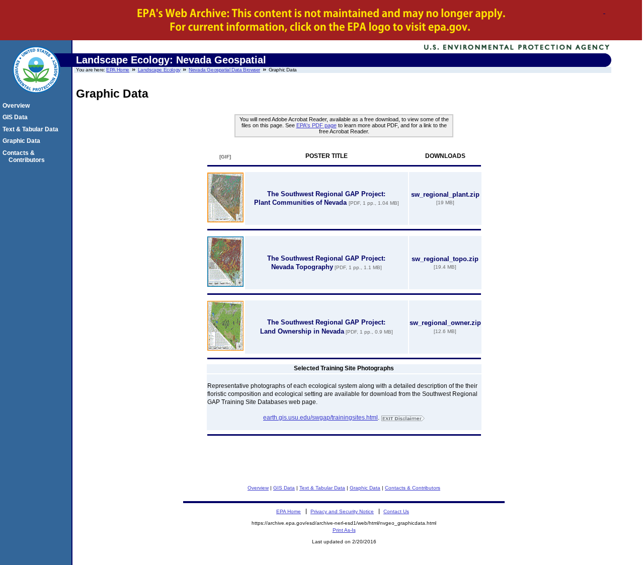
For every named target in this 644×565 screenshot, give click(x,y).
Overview (258, 488)
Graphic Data (365, 488)
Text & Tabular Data (322, 488)
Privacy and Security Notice (342, 511)
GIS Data (284, 488)
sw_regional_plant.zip (445, 194)
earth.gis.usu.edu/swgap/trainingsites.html (320, 417)
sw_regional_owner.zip (445, 323)
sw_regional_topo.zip (445, 259)
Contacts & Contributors (412, 488)
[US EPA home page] (36, 98)
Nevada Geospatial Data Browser (224, 69)
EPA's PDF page (316, 125)
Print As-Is (344, 530)
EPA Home (117, 69)
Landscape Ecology (159, 69)
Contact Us (396, 511)
